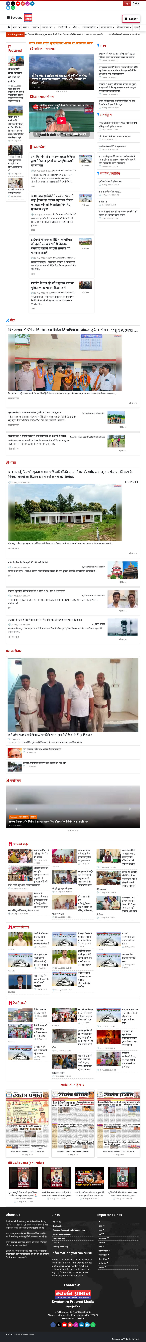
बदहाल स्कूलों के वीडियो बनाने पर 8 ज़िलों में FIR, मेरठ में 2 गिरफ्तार (36, 591)
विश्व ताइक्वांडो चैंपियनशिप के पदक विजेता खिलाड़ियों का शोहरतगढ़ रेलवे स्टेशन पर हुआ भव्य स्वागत (70, 330)
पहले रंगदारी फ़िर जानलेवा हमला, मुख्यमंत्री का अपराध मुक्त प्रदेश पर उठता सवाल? (89, 1194)
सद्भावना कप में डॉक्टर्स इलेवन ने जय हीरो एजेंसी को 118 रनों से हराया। (37, 436)
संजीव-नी (103, 202)
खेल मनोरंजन (13, 398)
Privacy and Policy (60, 1247)
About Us (57, 1222)
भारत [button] (15, 27)
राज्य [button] (25, 27)
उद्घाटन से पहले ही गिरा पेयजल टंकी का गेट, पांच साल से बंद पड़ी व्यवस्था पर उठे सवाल (45, 620)
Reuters (56, 1259)
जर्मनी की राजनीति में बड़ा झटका (112, 146)
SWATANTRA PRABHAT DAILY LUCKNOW (27, 1151)
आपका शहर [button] (47, 27)
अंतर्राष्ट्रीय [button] (138, 27)
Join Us (56, 1242)
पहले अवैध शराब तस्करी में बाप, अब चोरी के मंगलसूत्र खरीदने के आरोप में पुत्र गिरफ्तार (50, 735)
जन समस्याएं (13, 548)
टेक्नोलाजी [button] (62, 27)
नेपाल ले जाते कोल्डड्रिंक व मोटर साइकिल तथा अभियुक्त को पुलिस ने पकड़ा (118, 124)
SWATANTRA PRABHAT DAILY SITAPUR (73, 1151)
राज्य (33, 186)
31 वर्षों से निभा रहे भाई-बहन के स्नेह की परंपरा (75, 34)
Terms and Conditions (62, 1234)
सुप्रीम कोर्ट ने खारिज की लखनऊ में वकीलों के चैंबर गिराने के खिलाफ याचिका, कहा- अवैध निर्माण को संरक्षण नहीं (16, 127)
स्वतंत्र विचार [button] (106, 27)
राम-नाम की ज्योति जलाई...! (110, 192)
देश (9, 576)
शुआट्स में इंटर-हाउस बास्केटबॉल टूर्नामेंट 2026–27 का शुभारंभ (34, 412)
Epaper (133, 18)
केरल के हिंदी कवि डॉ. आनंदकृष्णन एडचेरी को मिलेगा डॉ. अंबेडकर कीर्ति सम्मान (118, 213)
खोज (137, 3)
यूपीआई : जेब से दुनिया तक (110, 181)
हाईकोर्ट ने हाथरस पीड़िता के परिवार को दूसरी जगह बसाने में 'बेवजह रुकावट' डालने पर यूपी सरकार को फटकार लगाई (51, 246)
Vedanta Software (131, 1339)
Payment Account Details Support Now (69, 1230)
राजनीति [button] (101, 1267)
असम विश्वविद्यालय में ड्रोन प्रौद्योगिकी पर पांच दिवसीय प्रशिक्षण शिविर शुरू (117, 103)
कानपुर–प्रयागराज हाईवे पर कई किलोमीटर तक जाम (44, 763)
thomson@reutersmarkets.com (67, 1275)
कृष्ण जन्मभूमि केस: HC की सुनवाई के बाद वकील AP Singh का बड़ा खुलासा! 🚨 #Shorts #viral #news (23, 1195)
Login (127, 3)
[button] (34, 74)
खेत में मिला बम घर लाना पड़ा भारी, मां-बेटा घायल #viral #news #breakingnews (56, 1194)
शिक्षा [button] (75, 27)
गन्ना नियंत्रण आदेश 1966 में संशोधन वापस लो (42, 749)
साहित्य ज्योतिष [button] (89, 27)
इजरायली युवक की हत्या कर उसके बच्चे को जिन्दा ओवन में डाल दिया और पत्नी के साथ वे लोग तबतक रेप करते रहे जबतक (117, 160)
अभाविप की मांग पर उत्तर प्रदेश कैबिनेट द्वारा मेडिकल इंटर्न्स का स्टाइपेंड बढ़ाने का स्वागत (53, 161)
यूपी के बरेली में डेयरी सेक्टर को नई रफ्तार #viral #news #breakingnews (122, 1194)
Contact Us (57, 1226)
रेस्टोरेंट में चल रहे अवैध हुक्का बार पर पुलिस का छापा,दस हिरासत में (15, 163)
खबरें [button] (35, 27)
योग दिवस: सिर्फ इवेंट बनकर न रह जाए (115, 136)
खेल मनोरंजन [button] (123, 27)
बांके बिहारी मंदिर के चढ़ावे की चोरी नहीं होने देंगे (15, 75)
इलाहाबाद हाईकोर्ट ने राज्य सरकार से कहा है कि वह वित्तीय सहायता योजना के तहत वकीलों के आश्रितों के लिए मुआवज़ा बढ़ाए (52, 202)
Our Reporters (59, 1238)
